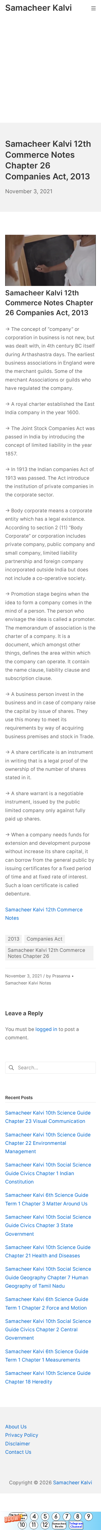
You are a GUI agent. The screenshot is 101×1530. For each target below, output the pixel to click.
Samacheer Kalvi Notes (28, 983)
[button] (50, 1521)
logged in (46, 1029)
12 (45, 1525)
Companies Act (44, 939)
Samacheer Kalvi (72, 1483)
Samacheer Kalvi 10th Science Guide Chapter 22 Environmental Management (48, 1143)
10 (22, 1525)
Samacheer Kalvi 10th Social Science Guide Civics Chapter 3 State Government (48, 1225)
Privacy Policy (21, 1435)
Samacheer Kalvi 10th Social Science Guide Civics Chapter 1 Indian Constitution (48, 1173)
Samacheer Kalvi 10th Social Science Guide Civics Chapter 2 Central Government (48, 1329)
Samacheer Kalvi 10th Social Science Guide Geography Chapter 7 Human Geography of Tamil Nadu (48, 1277)
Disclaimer (17, 1444)
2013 (13, 939)
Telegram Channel (76, 1525)
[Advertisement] (50, 69)
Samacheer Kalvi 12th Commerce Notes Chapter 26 (46, 953)
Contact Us (18, 1452)
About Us (16, 1427)
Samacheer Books (59, 1525)
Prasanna (61, 975)
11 (34, 1525)
